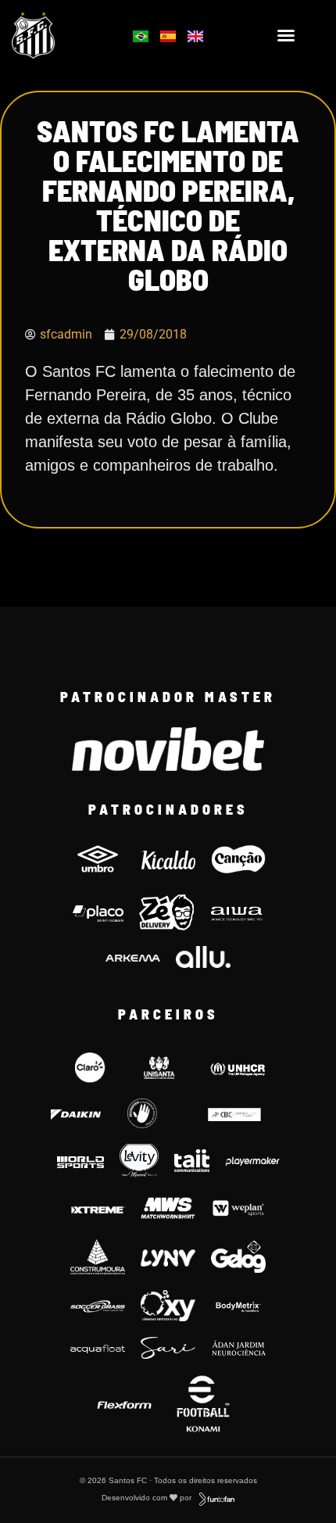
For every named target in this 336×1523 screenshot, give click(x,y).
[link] (56, 35)
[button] (286, 35)
